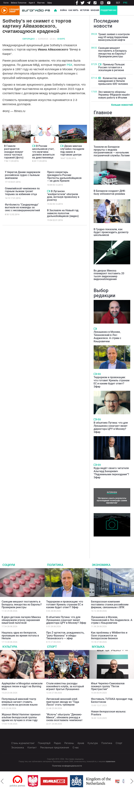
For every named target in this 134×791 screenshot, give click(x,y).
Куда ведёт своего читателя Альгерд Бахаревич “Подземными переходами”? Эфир (111, 473)
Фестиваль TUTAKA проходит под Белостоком (111, 700)
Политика (55, 565)
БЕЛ (118, 2)
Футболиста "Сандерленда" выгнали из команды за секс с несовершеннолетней (22, 207)
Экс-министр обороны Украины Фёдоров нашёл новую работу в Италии (114, 94)
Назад (2, 781)
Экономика (101, 565)
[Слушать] (99, 374)
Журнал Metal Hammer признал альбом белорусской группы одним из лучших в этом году (21, 717)
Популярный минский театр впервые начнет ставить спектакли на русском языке (20, 701)
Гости (5, 2)
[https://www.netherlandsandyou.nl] (91, 781)
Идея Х (32, 2)
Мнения (95, 10)
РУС (125, 2)
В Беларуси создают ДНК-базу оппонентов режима (110, 192)
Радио (57, 743)
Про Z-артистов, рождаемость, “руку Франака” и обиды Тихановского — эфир (65, 635)
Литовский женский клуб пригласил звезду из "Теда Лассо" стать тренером (62, 701)
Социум (8, 565)
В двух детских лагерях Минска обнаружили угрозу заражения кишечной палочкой (21, 620)
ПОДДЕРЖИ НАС (109, 10)
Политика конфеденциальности (67, 766)
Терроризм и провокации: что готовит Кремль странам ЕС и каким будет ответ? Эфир (111, 382)
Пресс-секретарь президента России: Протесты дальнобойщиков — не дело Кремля (64, 176)
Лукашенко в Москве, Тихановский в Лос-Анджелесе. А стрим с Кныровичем (107, 336)
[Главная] (36, 10)
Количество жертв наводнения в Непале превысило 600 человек (113, 81)
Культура (9, 646)
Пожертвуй (44, 743)
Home (55, 10)
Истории (84, 10)
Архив (80, 743)
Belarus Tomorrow (18, 2)
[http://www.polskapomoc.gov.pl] (17, 781)
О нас (76, 747)
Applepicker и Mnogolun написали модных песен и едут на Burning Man (22, 686)
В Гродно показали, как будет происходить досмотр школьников (111, 232)
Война (63, 10)
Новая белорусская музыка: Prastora (108, 713)
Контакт (32, 747)
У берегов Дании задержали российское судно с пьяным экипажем (22, 175)
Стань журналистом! (22, 743)
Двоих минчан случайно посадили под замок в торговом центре (72, 150)
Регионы (69, 743)
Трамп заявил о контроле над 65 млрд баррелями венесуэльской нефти (114, 37)
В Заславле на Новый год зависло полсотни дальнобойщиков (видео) (63, 213)
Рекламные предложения (54, 747)
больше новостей (122, 104)
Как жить (73, 10)
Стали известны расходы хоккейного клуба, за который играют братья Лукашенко (65, 686)
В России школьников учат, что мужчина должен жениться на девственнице (43, 151)
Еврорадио (29, 39)
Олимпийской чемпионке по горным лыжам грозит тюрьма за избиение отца (22, 191)
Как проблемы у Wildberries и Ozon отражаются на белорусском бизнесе (109, 635)
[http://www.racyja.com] (117, 781)
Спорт (52, 646)
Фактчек (41, 2)
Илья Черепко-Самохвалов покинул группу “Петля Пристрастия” (108, 686)
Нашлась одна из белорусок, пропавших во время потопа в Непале (20, 635)
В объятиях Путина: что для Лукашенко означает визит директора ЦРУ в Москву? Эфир (111, 427)
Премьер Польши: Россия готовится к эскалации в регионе (111, 67)
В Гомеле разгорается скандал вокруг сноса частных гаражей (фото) (14, 151)
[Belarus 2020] (54, 781)
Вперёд (132, 781)
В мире (61, 39)
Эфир (49, 2)
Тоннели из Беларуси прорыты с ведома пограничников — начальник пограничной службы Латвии (112, 151)
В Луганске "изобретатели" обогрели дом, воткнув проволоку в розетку (63, 195)
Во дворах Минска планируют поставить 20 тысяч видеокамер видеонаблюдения (109, 275)
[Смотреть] (33, 146)
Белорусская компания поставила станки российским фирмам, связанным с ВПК (109, 604)
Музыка (98, 646)
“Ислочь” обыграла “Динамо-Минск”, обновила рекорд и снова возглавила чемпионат (64, 717)
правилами (110, 761)
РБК (69, 64)
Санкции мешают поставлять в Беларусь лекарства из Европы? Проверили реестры (112, 52)
